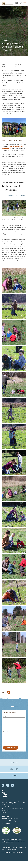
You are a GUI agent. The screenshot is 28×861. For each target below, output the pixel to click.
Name (4, 716)
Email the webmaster (18, 852)
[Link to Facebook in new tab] (3, 786)
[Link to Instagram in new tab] (7, 786)
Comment (5, 732)
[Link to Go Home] (5, 797)
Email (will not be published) (9, 724)
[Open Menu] (24, 3)
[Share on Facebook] (8, 692)
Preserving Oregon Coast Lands (10, 818)
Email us (4, 812)
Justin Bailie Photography (14, 841)
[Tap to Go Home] (7, 3)
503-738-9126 (5, 806)
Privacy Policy (13, 849)
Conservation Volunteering (9, 821)
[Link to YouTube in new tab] (12, 786)
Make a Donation (6, 823)
